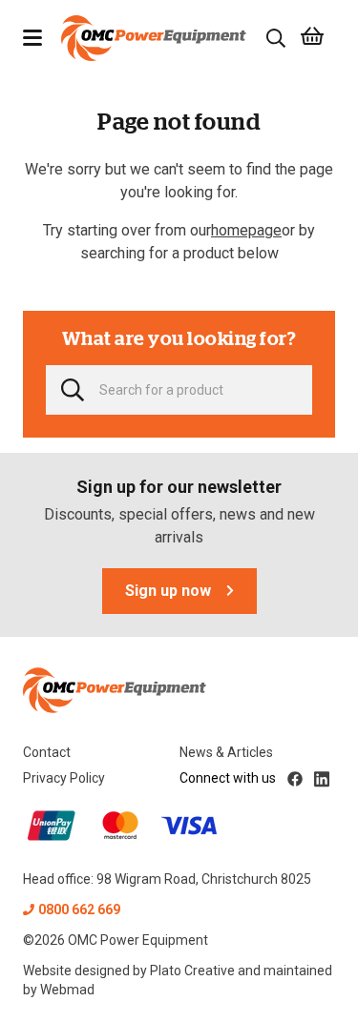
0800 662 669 (79, 909)
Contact (47, 752)
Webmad (67, 989)
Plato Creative (192, 970)
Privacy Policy (64, 778)
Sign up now (168, 591)
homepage (246, 230)
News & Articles (226, 752)
